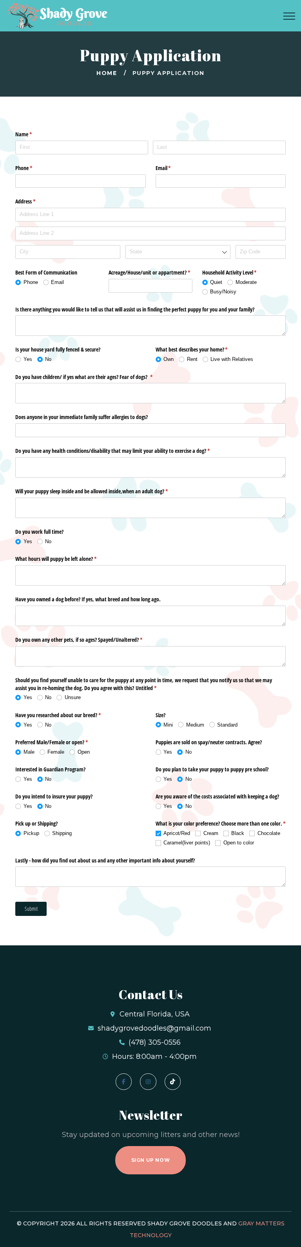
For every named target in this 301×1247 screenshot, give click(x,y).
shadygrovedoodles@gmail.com (154, 1028)
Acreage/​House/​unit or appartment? (150, 272)
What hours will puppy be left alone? (65, 558)
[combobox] (177, 252)
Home (106, 73)
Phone (33, 168)
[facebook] (124, 1081)
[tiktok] (173, 1081)
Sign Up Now (150, 1160)
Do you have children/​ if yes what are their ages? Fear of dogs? (93, 377)
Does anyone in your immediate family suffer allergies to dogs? (81, 417)
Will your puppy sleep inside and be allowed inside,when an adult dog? (100, 491)
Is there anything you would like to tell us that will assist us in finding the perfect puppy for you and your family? (134, 309)
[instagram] (148, 1081)
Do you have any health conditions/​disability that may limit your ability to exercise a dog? (121, 450)
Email (172, 168)
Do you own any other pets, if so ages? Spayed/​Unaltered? (88, 639)
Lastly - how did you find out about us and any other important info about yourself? (105, 860)
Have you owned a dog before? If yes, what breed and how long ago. (88, 599)
